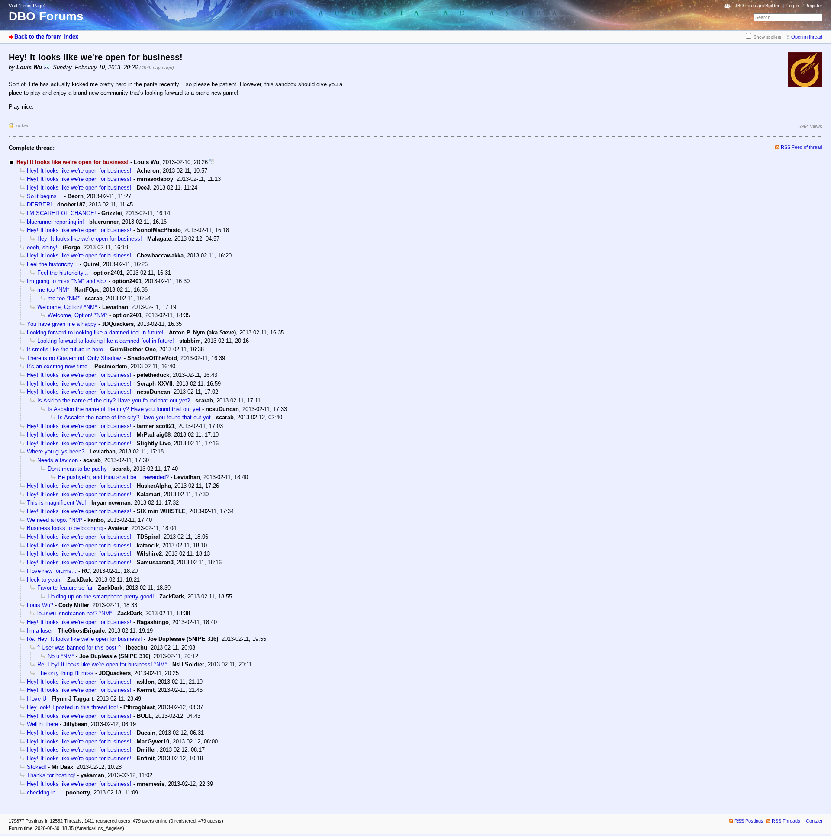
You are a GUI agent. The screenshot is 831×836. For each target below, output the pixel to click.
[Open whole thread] (211, 162)
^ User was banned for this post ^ (79, 647)
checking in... (44, 792)
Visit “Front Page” (27, 5)
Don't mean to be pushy (77, 469)
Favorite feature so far (65, 588)
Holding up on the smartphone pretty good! (101, 596)
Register (813, 5)
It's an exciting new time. (58, 366)
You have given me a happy (62, 324)
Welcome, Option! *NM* (67, 307)
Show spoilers (767, 37)
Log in (792, 5)
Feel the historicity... (52, 264)
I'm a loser (40, 630)
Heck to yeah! (44, 579)
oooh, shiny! (42, 247)
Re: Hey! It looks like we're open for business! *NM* (102, 664)
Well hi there (42, 724)
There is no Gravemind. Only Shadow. (74, 358)
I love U (36, 698)
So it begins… (44, 196)
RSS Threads (786, 820)
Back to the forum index (46, 36)
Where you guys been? (55, 451)
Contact (814, 820)
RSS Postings (748, 820)
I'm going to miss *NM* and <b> (67, 281)
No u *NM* (61, 656)
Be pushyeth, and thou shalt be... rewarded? (113, 477)
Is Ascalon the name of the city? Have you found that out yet (124, 409)
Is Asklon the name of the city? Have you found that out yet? (113, 400)
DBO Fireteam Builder (756, 5)
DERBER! (39, 204)
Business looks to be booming (65, 528)
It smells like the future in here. (66, 349)
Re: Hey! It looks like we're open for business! (84, 639)
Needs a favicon (57, 460)
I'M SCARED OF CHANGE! (61, 213)
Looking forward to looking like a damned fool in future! (95, 332)
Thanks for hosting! (51, 775)
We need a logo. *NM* (54, 520)
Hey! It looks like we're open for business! (79, 170)
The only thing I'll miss (65, 673)
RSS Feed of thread (801, 147)
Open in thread (806, 36)
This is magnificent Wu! (56, 502)
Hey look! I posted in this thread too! (72, 707)
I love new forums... (52, 571)
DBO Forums (46, 16)
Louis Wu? (40, 605)
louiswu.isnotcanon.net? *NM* (74, 613)
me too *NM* (53, 289)
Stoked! (36, 767)
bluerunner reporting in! (55, 222)
